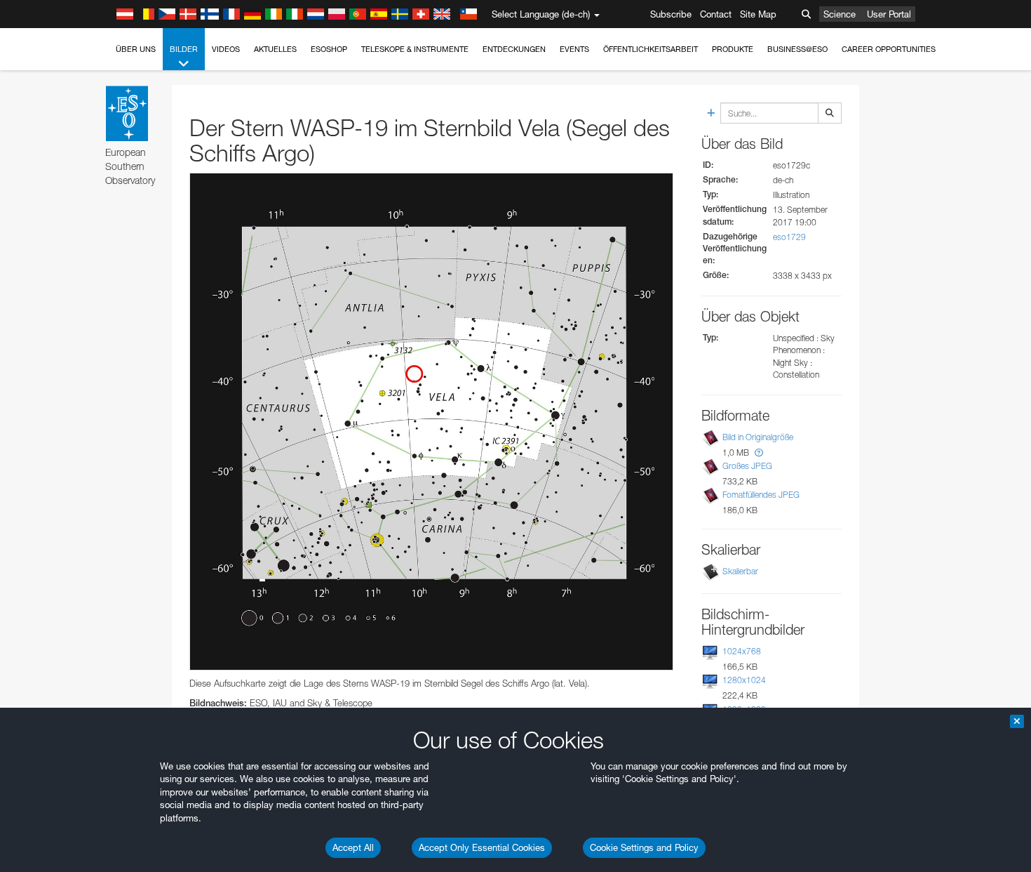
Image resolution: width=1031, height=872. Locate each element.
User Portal (889, 14)
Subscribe (671, 14)
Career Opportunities (889, 49)
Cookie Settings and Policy (644, 847)
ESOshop (329, 49)
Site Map (758, 14)
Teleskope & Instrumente (415, 49)
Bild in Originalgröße (757, 437)
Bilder (184, 49)
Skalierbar (740, 571)
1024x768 (741, 651)
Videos (226, 49)
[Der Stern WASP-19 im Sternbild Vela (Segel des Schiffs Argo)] (431, 421)
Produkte (732, 49)
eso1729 (789, 237)
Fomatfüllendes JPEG (761, 494)
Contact (716, 14)
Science (839, 14)
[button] (759, 452)
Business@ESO (797, 49)
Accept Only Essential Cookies (482, 847)
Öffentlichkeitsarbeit (650, 49)
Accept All (353, 847)
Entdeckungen (514, 49)
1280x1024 (744, 680)
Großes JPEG (747, 466)
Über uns (136, 49)
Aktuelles (275, 49)
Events (574, 49)
